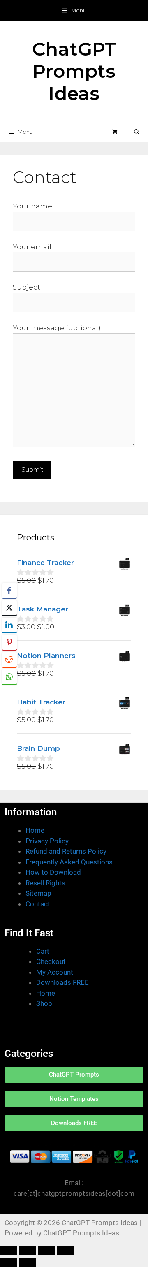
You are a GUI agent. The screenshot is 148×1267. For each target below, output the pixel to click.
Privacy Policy (47, 841)
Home (34, 830)
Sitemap (38, 893)
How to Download (53, 872)
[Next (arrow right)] (27, 1262)
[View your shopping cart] (115, 131)
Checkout (51, 961)
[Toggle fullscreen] (27, 1250)
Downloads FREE (62, 982)
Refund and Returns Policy (65, 851)
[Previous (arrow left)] (8, 1262)
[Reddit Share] (9, 659)
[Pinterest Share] (9, 642)
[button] (137, 131)
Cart (42, 951)
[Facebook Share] (9, 590)
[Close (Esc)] (65, 1250)
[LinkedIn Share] (9, 625)
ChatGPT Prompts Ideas (74, 70)
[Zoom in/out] (8, 1250)
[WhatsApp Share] (9, 676)
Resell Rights (45, 883)
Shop (44, 1003)
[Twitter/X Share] (9, 607)
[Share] (46, 1250)
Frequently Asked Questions (69, 862)
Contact (37, 904)
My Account (54, 972)
